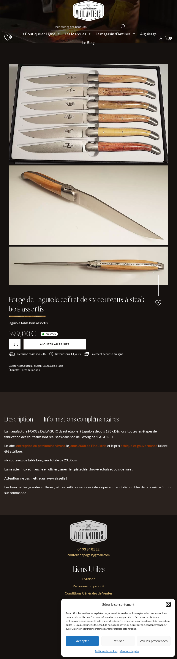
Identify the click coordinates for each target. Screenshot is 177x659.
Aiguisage (148, 33)
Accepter (82, 641)
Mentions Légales (129, 651)
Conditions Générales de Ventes (88, 593)
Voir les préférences (154, 641)
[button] (168, 604)
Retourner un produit (88, 586)
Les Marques (75, 33)
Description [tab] (18, 419)
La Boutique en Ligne (38, 33)
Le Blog (88, 42)
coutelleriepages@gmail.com (89, 555)
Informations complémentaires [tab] (81, 419)
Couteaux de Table (53, 365)
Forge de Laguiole (30, 369)
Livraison (88, 579)
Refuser (118, 641)
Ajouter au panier (55, 344)
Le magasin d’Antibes (113, 33)
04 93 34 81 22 (88, 549)
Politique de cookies (106, 651)
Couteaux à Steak (31, 365)
